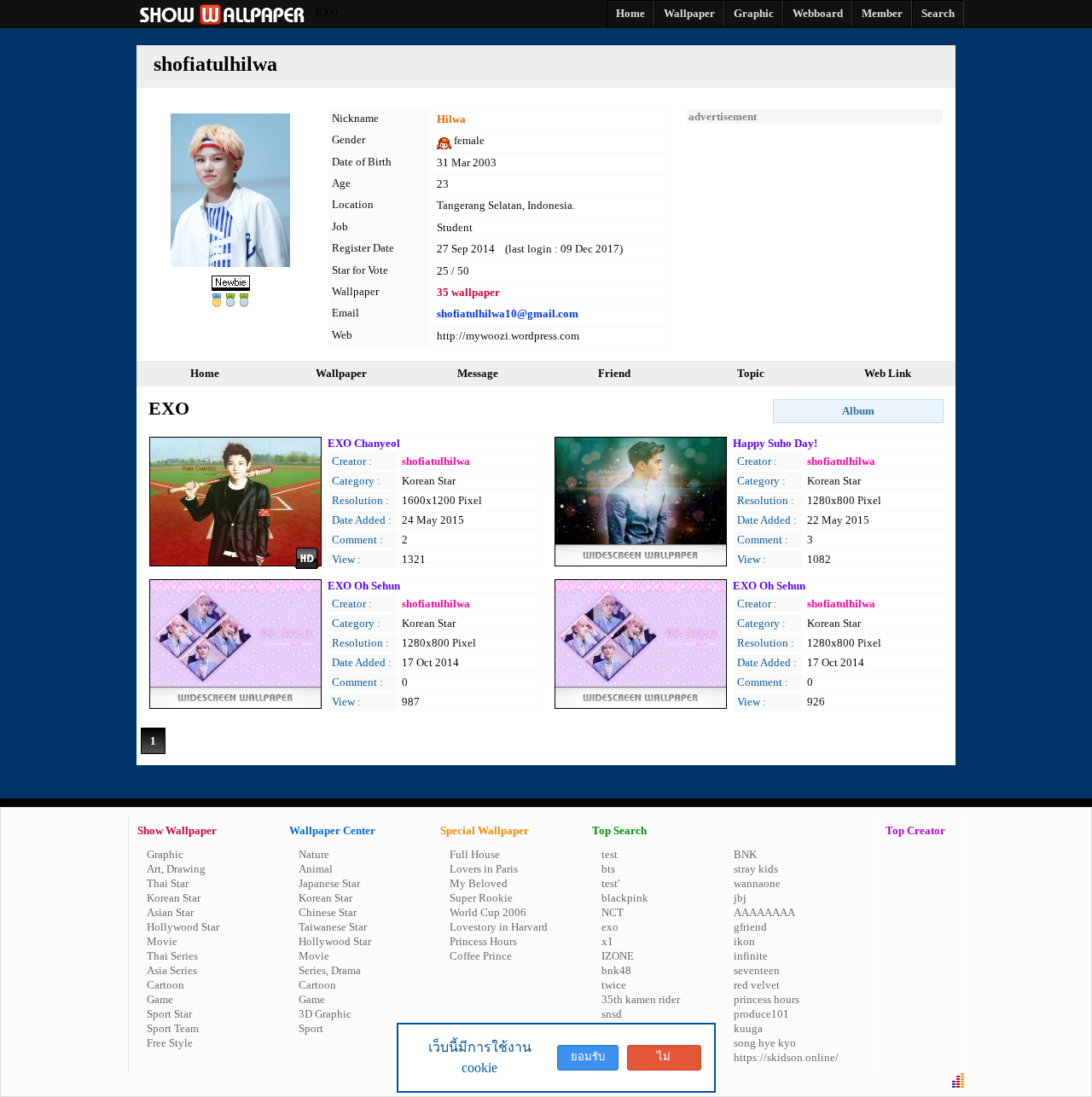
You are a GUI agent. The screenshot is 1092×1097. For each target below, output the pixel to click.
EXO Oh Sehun (364, 585)
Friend (614, 373)
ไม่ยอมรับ (664, 1060)
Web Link (887, 373)
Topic (750, 373)
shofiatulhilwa (436, 461)
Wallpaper (341, 373)
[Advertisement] (815, 230)
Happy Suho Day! (775, 443)
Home (204, 373)
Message (477, 373)
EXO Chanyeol (364, 443)
